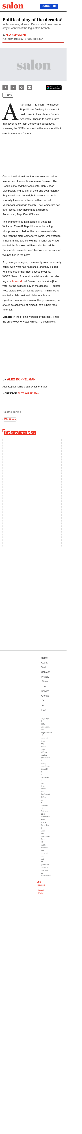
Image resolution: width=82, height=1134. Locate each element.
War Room (10, 419)
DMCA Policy (41, 892)
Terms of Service (45, 686)
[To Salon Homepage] (13, 5)
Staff (43, 667)
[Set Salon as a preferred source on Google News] (54, 87)
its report (17, 281)
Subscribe (49, 6)
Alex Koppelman (16, 35)
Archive (45, 696)
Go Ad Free (43, 706)
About (44, 663)
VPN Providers (41, 883)
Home (44, 658)
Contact (45, 672)
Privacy (45, 677)
